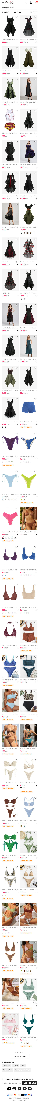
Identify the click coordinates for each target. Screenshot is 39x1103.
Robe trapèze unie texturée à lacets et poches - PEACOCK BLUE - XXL (28, 359)
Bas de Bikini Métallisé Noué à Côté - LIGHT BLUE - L (10, 494)
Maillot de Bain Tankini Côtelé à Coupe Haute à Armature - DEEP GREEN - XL (28, 679)
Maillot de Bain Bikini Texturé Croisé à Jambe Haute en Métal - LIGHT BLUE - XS (28, 820)
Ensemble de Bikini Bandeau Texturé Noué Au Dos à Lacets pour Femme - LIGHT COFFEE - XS (10, 783)
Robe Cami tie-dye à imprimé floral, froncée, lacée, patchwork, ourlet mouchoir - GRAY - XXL (28, 293)
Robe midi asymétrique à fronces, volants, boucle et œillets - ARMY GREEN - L (28, 71)
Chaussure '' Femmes (22, 1070)
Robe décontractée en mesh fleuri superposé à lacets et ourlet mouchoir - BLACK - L (10, 71)
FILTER (32, 12)
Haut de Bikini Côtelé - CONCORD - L (10, 569)
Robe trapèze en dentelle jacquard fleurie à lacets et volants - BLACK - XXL (10, 422)
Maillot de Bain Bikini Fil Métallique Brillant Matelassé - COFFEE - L (10, 820)
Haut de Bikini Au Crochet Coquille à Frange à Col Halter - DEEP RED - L (10, 645)
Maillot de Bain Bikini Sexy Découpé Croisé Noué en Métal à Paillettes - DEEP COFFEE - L (10, 748)
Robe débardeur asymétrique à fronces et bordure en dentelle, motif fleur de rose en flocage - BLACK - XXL (28, 133)
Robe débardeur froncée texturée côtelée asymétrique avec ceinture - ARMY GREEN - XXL (10, 390)
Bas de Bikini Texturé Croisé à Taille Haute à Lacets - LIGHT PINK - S (10, 532)
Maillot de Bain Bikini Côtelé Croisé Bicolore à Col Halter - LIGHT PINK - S (28, 965)
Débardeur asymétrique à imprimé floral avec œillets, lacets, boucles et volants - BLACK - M (10, 39)
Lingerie (15, 1065)
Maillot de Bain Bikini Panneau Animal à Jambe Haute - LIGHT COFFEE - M (28, 889)
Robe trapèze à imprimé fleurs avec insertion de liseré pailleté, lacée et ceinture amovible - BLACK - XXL (10, 227)
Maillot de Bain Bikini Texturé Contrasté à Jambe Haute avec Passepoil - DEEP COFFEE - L (10, 965)
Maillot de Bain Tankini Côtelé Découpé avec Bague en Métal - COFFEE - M (28, 645)
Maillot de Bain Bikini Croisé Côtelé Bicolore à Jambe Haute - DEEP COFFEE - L (10, 1003)
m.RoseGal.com (11, 2)
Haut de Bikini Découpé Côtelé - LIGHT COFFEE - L (28, 607)
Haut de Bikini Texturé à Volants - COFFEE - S (10, 607)
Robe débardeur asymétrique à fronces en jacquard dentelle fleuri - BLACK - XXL (28, 196)
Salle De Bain (7, 1070)
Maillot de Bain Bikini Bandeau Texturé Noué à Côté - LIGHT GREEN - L (10, 855)
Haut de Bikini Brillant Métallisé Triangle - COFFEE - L (28, 532)
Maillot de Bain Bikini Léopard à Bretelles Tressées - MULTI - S (10, 889)
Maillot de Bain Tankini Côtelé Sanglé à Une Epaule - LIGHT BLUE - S (10, 714)
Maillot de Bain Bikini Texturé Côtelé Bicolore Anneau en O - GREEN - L (10, 927)
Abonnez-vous (30, 1083)
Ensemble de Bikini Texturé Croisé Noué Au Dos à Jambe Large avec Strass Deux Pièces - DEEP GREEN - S (28, 748)
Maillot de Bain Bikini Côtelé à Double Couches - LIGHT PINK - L (10, 1037)
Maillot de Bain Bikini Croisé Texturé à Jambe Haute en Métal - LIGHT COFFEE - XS (28, 783)
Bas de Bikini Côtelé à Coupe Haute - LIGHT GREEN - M (28, 494)
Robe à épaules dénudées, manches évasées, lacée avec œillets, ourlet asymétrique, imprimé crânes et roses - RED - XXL (28, 262)
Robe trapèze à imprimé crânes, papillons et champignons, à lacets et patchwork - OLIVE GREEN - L (10, 102)
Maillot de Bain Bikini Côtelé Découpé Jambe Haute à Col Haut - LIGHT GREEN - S (28, 1003)
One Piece (6, 1065)
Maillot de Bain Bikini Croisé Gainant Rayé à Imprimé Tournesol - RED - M (10, 133)
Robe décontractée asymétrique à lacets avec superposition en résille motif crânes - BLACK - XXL (28, 390)
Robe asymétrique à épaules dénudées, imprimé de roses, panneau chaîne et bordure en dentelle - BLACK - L (28, 39)
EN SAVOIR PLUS (19, 1056)
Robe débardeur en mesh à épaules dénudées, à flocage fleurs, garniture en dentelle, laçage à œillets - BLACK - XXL (10, 196)
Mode (23, 1065)
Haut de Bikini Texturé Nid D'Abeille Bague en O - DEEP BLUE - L (28, 569)
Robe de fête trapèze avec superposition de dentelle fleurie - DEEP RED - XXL (10, 328)
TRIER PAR (17, 12)
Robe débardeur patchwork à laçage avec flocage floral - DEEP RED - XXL (28, 328)
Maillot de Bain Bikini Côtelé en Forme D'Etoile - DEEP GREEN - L (28, 1037)
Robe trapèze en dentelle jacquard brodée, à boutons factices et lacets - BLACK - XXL (10, 262)
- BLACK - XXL (6, 293)
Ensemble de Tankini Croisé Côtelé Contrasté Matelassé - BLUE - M (10, 679)
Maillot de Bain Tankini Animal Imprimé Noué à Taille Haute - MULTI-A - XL (28, 714)
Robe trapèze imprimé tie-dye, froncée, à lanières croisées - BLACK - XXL (10, 359)
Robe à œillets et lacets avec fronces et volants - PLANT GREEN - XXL (28, 227)
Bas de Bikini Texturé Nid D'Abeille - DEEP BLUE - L (28, 456)
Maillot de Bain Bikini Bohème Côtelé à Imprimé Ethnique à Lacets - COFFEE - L (28, 927)
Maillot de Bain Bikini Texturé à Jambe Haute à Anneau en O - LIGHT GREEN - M (28, 855)
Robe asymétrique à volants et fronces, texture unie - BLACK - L (28, 102)
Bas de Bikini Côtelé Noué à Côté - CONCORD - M (10, 456)
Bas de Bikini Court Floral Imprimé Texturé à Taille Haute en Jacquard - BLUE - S (28, 422)
